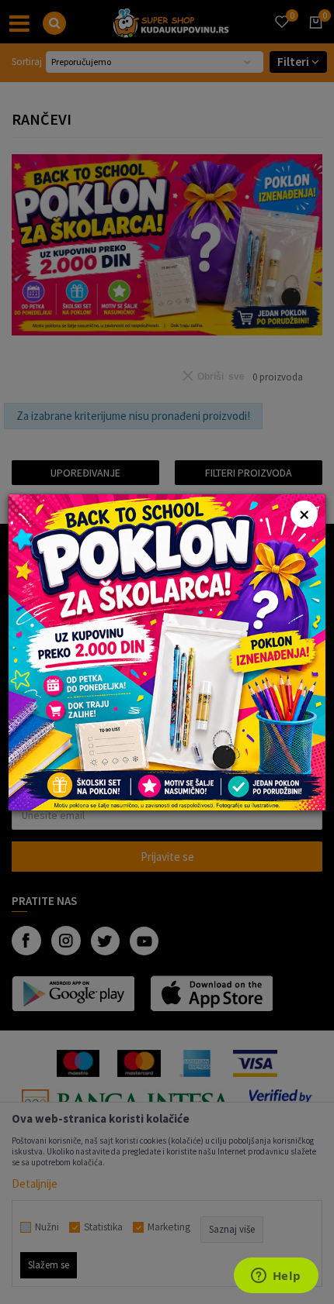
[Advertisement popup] (167, 650)
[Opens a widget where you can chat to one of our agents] (275, 1277)
